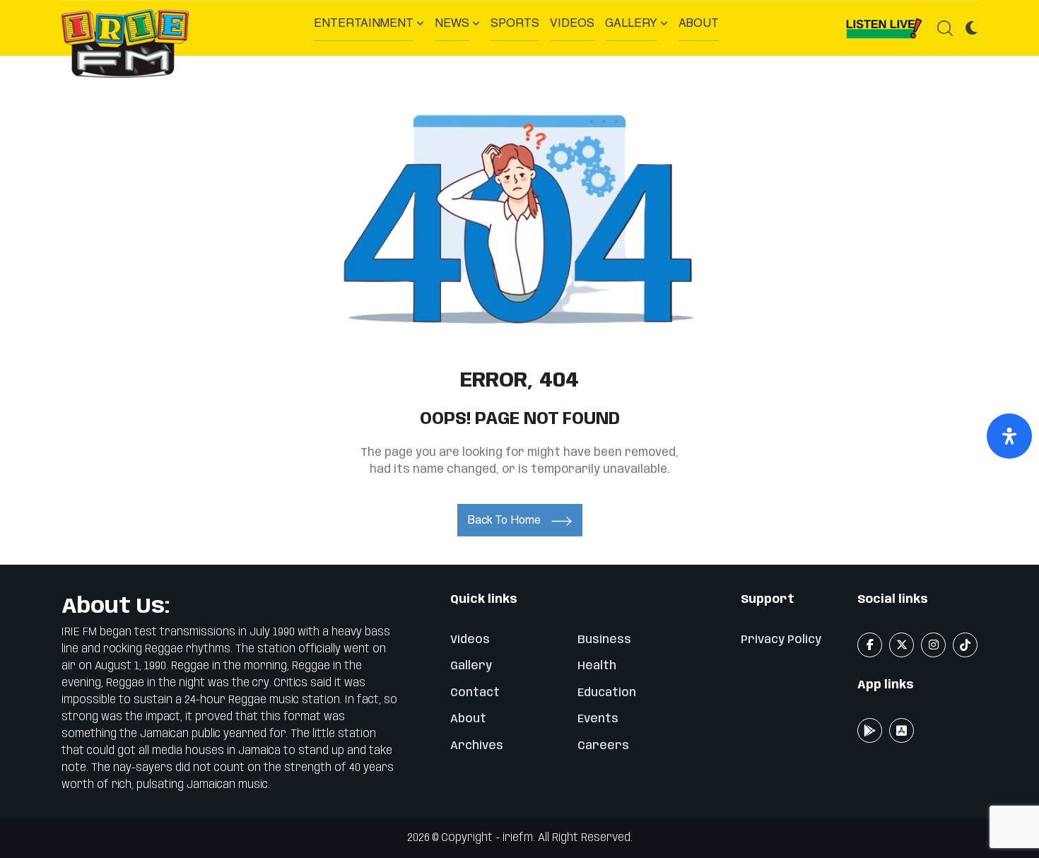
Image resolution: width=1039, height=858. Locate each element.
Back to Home (504, 520)
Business (604, 640)
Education (606, 693)
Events (597, 719)
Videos (572, 23)
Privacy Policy (781, 640)
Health (596, 666)
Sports (515, 23)
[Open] (1009, 436)
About (699, 23)
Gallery (631, 23)
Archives (476, 746)
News (452, 23)
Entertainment (363, 23)
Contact (475, 693)
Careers (603, 746)
